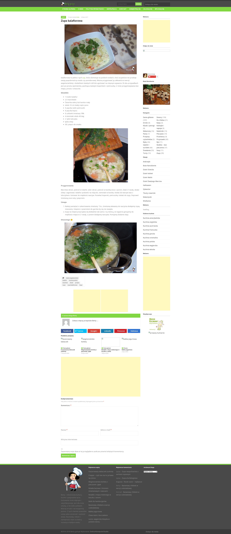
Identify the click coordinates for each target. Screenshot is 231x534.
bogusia (119, 482)
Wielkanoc (147, 201)
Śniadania (147, 150)
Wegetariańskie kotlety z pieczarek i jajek (89, 350)
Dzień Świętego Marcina (152, 181)
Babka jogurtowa (127, 350)
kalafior (65, 280)
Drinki (145, 123)
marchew (65, 282)
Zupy (63, 17)
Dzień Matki (147, 177)
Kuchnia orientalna (150, 238)
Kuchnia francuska (150, 230)
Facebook (165, 4)
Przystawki (161, 139)
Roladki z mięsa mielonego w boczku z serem (110, 350)
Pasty (145, 134)
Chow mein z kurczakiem (98, 515)
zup (83, 78)
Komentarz (66, 405)
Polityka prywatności (95, 9)
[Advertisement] (86, 301)
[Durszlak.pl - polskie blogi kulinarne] (156, 333)
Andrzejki (146, 162)
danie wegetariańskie (72, 278)
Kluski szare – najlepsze (133, 482)
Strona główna (68, 9)
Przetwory (160, 136)
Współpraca (112, 9)
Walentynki (147, 197)
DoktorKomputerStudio (99, 531)
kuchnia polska (73, 280)
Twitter (80, 331)
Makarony (147, 131)
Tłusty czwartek (149, 193)
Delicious (134, 331)
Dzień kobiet (148, 173)
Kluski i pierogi (149, 125)
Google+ (168, 4)
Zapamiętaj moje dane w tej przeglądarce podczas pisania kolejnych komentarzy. (92, 451)
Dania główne (66, 348)
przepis (77, 282)
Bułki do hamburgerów (97, 501)
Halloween (147, 185)
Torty (145, 153)
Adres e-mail (106, 430)
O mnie (80, 9)
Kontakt (122, 9)
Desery (126, 348)
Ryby (145, 142)
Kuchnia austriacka (150, 226)
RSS (68, 526)
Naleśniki (160, 131)
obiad (71, 282)
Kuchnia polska (149, 241)
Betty (78, 17)
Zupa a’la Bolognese (129, 478)
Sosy (158, 150)
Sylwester (147, 189)
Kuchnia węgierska (150, 245)
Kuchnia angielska (150, 222)
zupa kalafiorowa (72, 285)
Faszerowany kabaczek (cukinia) (68, 350)
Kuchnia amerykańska (151, 218)
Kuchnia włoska (149, 249)
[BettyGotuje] (67, 5)
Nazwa (64, 430)
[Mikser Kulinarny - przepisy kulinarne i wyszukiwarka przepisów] (156, 330)
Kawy (159, 123)
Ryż (158, 142)
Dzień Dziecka (148, 169)
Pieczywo (160, 134)
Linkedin (107, 331)
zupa (64, 285)
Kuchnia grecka (149, 234)
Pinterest (121, 331)
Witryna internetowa (69, 439)
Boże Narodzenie (149, 165)
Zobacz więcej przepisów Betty (85, 321)
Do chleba (160, 120)
